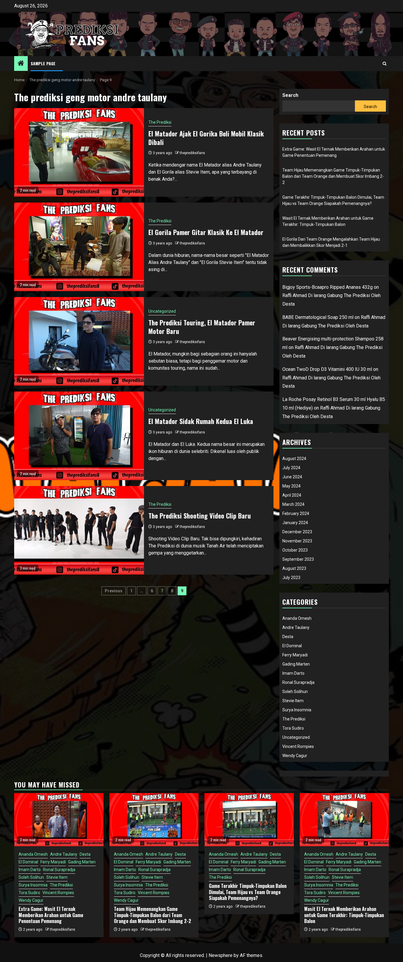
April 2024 (291, 495)
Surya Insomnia (296, 709)
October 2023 (295, 550)
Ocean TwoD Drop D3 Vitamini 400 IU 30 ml (327, 369)
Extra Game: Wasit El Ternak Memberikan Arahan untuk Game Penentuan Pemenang (51, 915)
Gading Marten (296, 664)
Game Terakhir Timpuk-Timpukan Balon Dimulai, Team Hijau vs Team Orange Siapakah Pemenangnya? (247, 892)
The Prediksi (159, 122)
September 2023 (298, 559)
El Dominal (292, 645)
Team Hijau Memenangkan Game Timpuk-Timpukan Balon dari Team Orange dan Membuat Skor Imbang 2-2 (333, 176)
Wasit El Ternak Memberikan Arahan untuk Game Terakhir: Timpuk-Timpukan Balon (344, 915)
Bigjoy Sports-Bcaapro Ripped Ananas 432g (327, 287)
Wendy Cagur (294, 755)
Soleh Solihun (295, 691)
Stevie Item (293, 700)
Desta (287, 636)
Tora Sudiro (293, 728)
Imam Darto (293, 673)
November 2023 (297, 541)
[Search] (384, 63)
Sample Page (43, 63)
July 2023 (291, 577)
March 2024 (293, 504)
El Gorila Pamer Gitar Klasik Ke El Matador (205, 232)
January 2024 (295, 522)
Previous (113, 590)
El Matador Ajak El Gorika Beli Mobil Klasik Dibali (206, 138)
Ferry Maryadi (295, 655)
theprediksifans (192, 153)
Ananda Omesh (297, 618)
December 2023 (297, 531)
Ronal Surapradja (298, 682)
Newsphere (220, 955)
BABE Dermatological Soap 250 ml (317, 317)
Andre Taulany (295, 627)
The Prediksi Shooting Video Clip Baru (199, 515)
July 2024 (291, 467)
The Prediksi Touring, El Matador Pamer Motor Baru (201, 327)
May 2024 (291, 486)
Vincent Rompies (298, 746)
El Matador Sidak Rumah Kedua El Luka (200, 421)
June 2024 (292, 477)
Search (290, 95)
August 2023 (294, 568)
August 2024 (294, 458)
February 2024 (295, 513)
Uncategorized (162, 311)
